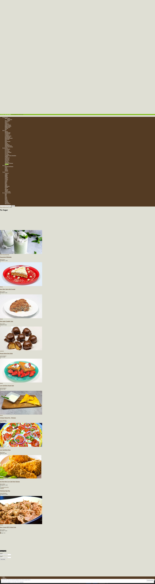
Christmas (2, 488)
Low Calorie (7, 151)
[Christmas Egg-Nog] (4, 487)
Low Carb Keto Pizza (5, 450)
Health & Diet (5, 147)
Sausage (6, 143)
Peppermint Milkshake (6, 257)
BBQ (6, 129)
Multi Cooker (7, 118)
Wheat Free (7, 162)
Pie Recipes (7, 139)
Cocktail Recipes (8, 135)
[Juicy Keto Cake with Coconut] (21, 285)
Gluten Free (7, 159)
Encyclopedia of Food (6, 192)
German (6, 179)
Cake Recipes (7, 133)
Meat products (7, 203)
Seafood (6, 201)
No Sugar (7, 164)
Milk (6, 194)
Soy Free (6, 161)
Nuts (6, 196)
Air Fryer (6, 121)
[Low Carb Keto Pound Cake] (21, 382)
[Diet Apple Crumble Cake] (21, 317)
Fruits (6, 197)
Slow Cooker (7, 120)
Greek (6, 180)
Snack (6, 167)
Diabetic (6, 156)
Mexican (6, 189)
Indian (6, 181)
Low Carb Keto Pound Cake (7, 385)
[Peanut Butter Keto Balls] (21, 349)
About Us (4, 578)
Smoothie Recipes (8, 145)
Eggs (6, 193)
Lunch (6, 168)
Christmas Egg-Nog (5, 491)
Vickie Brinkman (3, 493)
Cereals (6, 200)
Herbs (6, 198)
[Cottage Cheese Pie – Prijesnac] (21, 414)
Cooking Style (5, 117)
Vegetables (7, 202)
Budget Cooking (8, 126)
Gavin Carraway (3, 355)
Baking (1, 286)
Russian (6, 187)
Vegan (6, 122)
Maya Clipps (2, 291)
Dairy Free (7, 158)
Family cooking (8, 124)
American (7, 173)
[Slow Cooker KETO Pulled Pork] (21, 523)
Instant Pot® (9, 119)
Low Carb (7, 150)
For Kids (6, 128)
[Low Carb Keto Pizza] (21, 446)
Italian (6, 184)
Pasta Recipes (7, 137)
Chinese (6, 177)
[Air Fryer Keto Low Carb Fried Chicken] (20, 478)
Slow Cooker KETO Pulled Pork (8, 527)
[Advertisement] (77, 220)
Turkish (6, 190)
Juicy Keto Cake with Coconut (7, 289)
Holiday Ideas (7, 127)
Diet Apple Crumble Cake (6, 321)
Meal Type (4, 165)
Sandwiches (7, 144)
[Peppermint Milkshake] (21, 253)
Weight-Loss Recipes (9, 163)
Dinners (6, 169)
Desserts (6, 170)
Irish (6, 182)
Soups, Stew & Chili (9, 146)
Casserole (7, 134)
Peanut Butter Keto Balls (6, 353)
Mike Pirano (2, 259)
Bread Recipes (7, 132)
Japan (6, 185)
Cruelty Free (7, 157)
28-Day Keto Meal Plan (4, 254)
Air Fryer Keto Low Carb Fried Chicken (10, 481)
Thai (6, 188)
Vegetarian (7, 123)
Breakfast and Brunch (9, 166)
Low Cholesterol (8, 152)
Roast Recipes (7, 141)
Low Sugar (7, 154)
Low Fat (6, 153)
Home (1, 207)
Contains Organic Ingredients (10, 155)
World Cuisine (7, 191)
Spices (6, 199)
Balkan (6, 175)
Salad (6, 142)
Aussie (6, 174)
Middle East (7, 186)
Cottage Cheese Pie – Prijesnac (8, 418)
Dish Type (4, 130)
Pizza (6, 140)
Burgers (6, 131)
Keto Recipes (7, 149)
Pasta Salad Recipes (8, 138)
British (6, 176)
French (6, 178)
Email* (1, 556)
